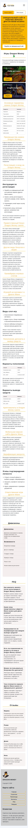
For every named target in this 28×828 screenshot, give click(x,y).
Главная (14, 792)
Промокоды (14, 796)
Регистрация (20, 12)
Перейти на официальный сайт (14, 46)
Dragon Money (9, 780)
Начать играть (8, 12)
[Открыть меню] (23, 4)
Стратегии (14, 794)
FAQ (14, 801)
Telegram (14, 804)
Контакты (14, 799)
